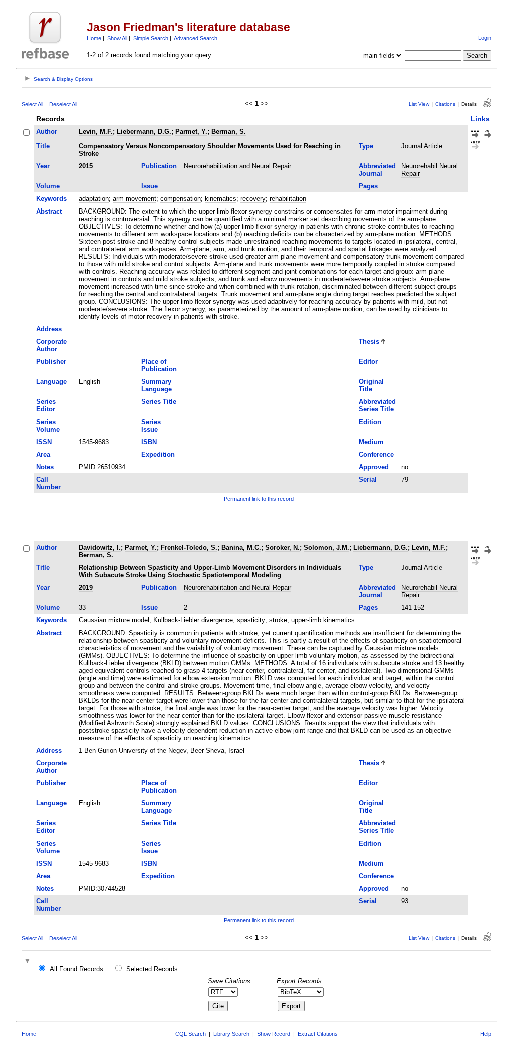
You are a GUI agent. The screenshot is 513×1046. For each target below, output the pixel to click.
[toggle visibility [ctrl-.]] (28, 961)
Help (485, 1034)
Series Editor (46, 405)
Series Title (158, 401)
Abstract (49, 211)
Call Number (48, 483)
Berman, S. (228, 131)
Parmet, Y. (191, 131)
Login (484, 38)
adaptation (94, 198)
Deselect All (63, 104)
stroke (278, 620)
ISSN (44, 442)
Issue (149, 186)
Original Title (371, 385)
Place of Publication (159, 365)
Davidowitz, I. (100, 547)
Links (480, 119)
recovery (253, 198)
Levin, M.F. (96, 131)
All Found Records (76, 969)
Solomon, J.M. (326, 547)
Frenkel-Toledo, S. (189, 547)
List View (419, 104)
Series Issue (151, 425)
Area (43, 454)
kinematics (220, 198)
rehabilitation (288, 198)
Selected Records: (153, 969)
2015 (86, 166)
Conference (376, 454)
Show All (117, 38)
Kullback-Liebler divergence (193, 620)
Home (94, 38)
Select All (32, 104)
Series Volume (48, 425)
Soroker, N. (282, 547)
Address (49, 329)
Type (366, 146)
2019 (86, 587)
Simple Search (150, 38)
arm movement (134, 198)
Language (51, 381)
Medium (371, 442)
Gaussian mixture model (114, 620)
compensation (180, 198)
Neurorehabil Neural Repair (429, 169)
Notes (45, 467)
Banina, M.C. (241, 547)
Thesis (369, 341)
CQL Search (190, 1034)
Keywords (51, 198)
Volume (48, 186)
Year (43, 166)
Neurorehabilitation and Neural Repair (237, 166)
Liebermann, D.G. (144, 131)
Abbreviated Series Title (377, 405)
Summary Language (156, 385)
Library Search (231, 1034)
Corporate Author (51, 345)
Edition (370, 422)
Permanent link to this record (259, 499)
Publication (159, 166)
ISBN (149, 442)
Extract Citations (318, 1034)
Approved (374, 467)
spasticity (251, 620)
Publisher (51, 361)
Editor (368, 361)
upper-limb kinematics (323, 620)
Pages (368, 186)
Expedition (158, 454)
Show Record (273, 1034)
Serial (368, 479)
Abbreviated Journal (377, 169)
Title (43, 146)
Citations (445, 104)
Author (46, 131)
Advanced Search (195, 38)
